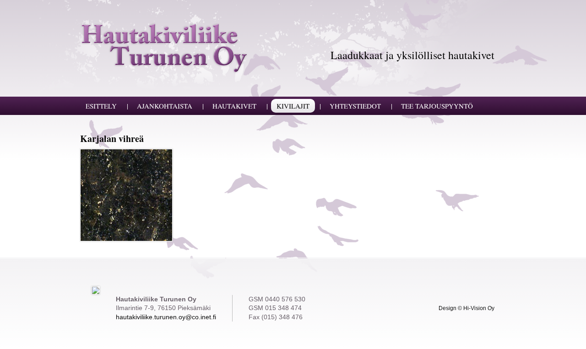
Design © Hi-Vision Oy (466, 308)
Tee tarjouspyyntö (437, 105)
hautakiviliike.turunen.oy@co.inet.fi (166, 317)
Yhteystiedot (355, 105)
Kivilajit (293, 105)
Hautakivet (234, 105)
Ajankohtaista (164, 105)
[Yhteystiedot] (96, 290)
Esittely (101, 105)
